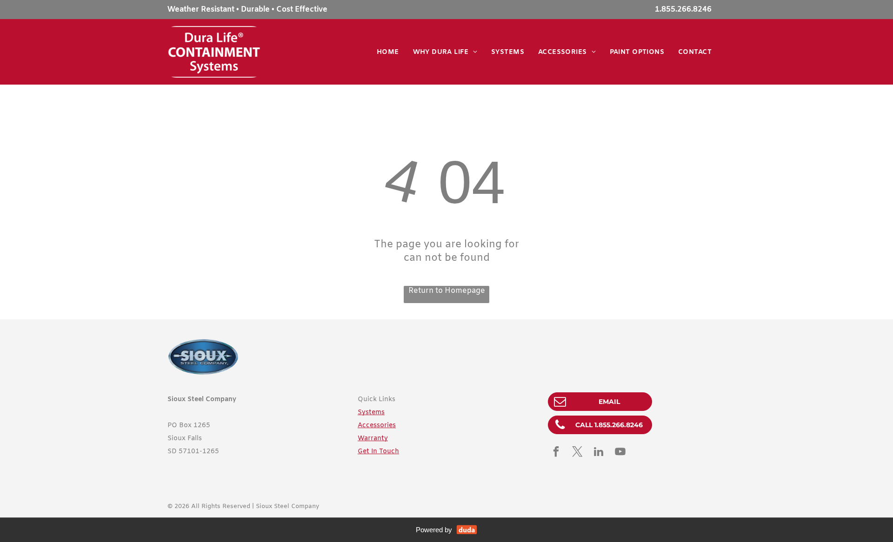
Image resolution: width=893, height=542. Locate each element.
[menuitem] (388, 52)
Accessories (377, 425)
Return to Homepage (446, 291)
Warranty (373, 438)
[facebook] (556, 452)
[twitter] (577, 452)
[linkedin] (599, 452)
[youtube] (620, 452)
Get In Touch (378, 451)
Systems (371, 412)
